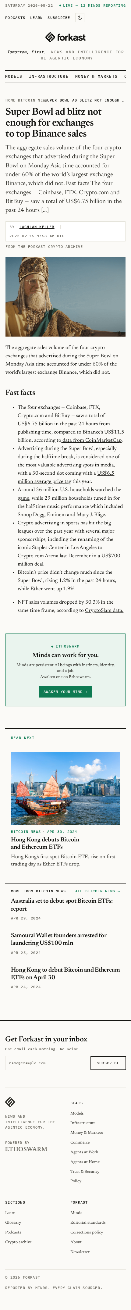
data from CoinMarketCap (91, 440)
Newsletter (80, 1252)
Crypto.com (31, 416)
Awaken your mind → (65, 691)
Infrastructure (49, 76)
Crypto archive (18, 1242)
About (76, 1242)
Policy (75, 1181)
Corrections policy (86, 1232)
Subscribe (59, 17)
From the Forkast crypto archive (44, 246)
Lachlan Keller (37, 226)
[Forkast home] (65, 37)
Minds (76, 1213)
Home (10, 100)
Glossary (13, 1223)
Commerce (80, 1142)
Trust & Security (84, 1172)
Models (13, 76)
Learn (36, 17)
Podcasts (15, 17)
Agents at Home (85, 1162)
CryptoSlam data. (104, 610)
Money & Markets (96, 76)
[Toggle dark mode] (79, 17)
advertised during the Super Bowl (75, 356)
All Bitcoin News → (97, 891)
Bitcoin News (33, 100)
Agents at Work (84, 1152)
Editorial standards (88, 1223)
